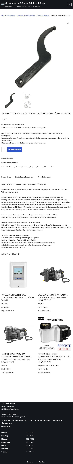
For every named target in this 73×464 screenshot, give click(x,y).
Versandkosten (19, 125)
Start (2, 15)
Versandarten (57, 420)
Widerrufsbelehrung (19, 420)
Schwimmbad (11, 15)
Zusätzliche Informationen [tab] (24, 177)
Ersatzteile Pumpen (43, 15)
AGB (30, 420)
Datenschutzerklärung (42, 420)
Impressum (6, 420)
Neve (28, 462)
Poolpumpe (33, 167)
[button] (68, 23)
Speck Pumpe (25, 167)
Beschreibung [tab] (6, 177)
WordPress (42, 462)
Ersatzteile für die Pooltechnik (26, 15)
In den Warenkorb (14, 149)
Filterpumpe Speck (49, 167)
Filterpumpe (40, 167)
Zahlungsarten (7, 423)
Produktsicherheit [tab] (44, 177)
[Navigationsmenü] (69, 4)
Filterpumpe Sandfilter (15, 167)
